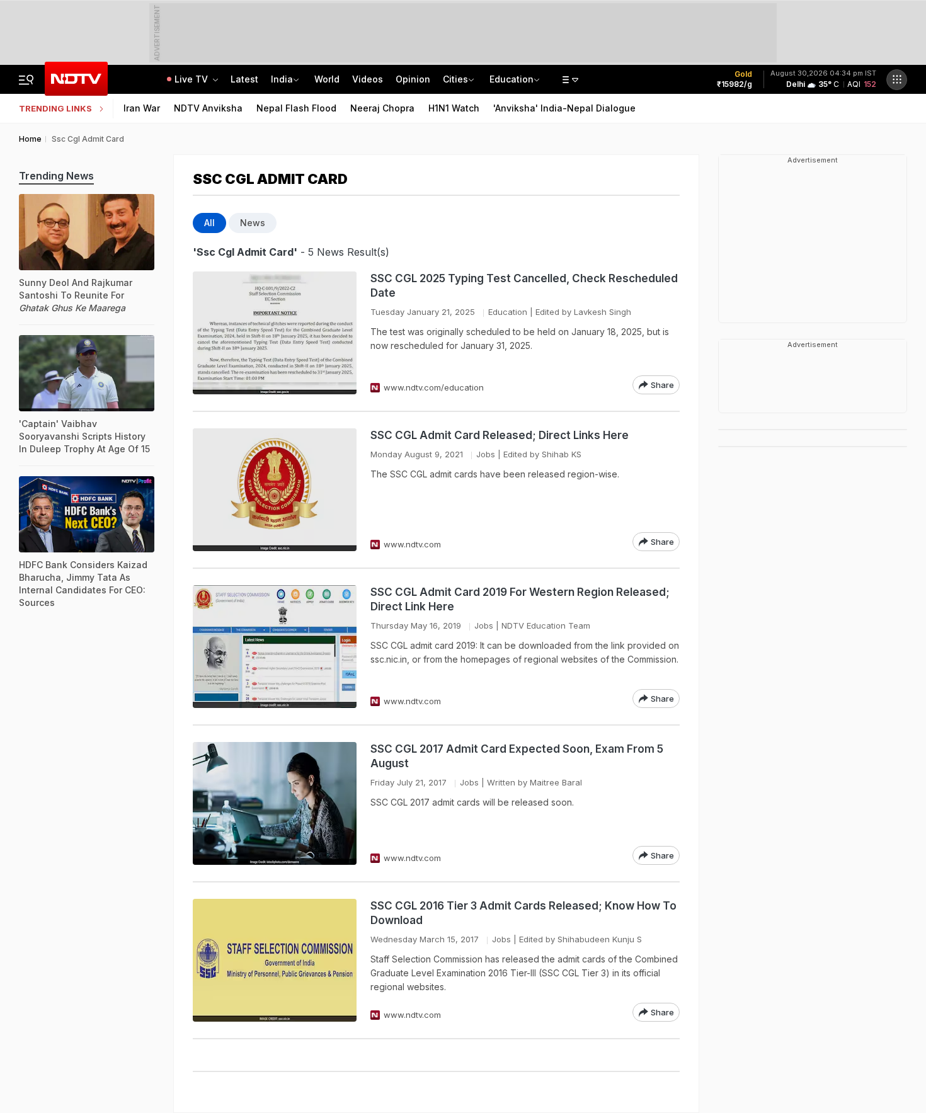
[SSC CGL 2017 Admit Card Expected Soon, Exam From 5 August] (275, 803)
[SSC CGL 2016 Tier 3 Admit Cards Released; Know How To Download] (275, 960)
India (282, 79)
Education (511, 79)
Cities (455, 79)
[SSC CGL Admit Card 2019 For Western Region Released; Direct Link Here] (275, 646)
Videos (367, 79)
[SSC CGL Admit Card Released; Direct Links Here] (275, 489)
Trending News (56, 175)
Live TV (192, 79)
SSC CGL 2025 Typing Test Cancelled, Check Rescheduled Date (524, 285)
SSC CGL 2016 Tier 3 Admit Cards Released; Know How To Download (523, 913)
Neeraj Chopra (382, 108)
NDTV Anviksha (208, 108)
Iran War (141, 108)
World (327, 79)
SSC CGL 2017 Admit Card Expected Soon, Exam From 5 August (516, 756)
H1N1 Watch (453, 108)
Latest (244, 79)
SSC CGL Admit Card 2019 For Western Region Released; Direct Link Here (520, 599)
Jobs (485, 454)
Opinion (413, 79)
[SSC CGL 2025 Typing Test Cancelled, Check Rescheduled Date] (275, 332)
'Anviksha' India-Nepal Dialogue (564, 108)
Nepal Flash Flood (296, 108)
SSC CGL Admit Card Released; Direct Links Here (499, 435)
